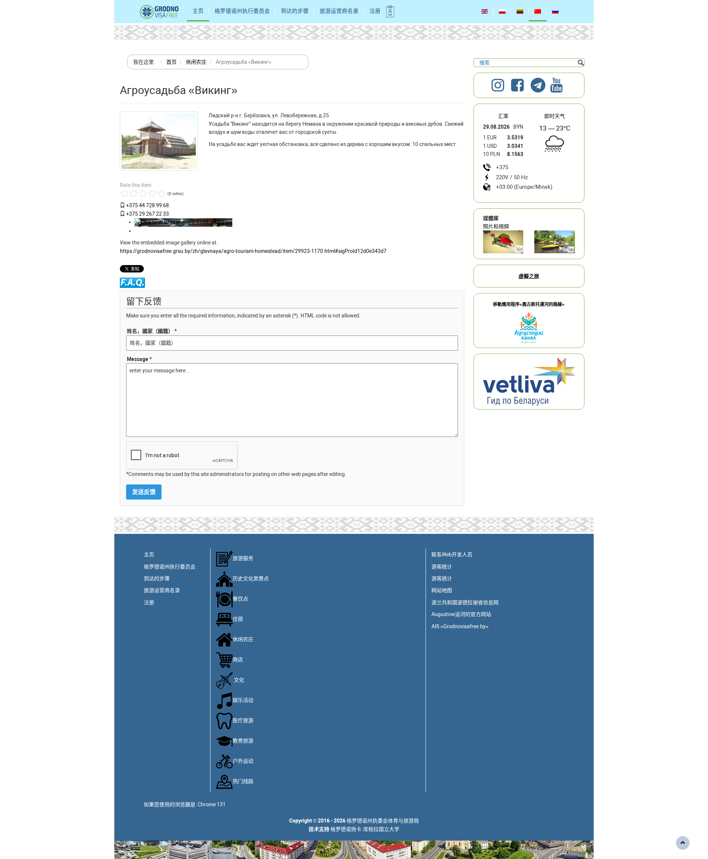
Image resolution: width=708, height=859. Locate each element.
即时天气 (554, 116)
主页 (198, 11)
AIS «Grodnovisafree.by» (460, 626)
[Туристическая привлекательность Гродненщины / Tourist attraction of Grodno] (503, 241)
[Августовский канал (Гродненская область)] (554, 241)
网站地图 (441, 590)
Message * (139, 359)
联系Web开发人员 (451, 554)
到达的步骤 (295, 11)
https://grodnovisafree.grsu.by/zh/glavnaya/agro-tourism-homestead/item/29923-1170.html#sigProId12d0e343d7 (253, 251)
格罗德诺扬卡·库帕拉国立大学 (364, 829)
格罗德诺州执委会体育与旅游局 (383, 821)
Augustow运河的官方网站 (461, 614)
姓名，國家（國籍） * (152, 331)
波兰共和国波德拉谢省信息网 (465, 602)
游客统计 (441, 567)
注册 (375, 11)
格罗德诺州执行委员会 (242, 11)
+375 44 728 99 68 (147, 205)
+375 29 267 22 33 (147, 214)
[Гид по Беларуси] (529, 381)
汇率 (503, 116)
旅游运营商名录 (339, 11)
